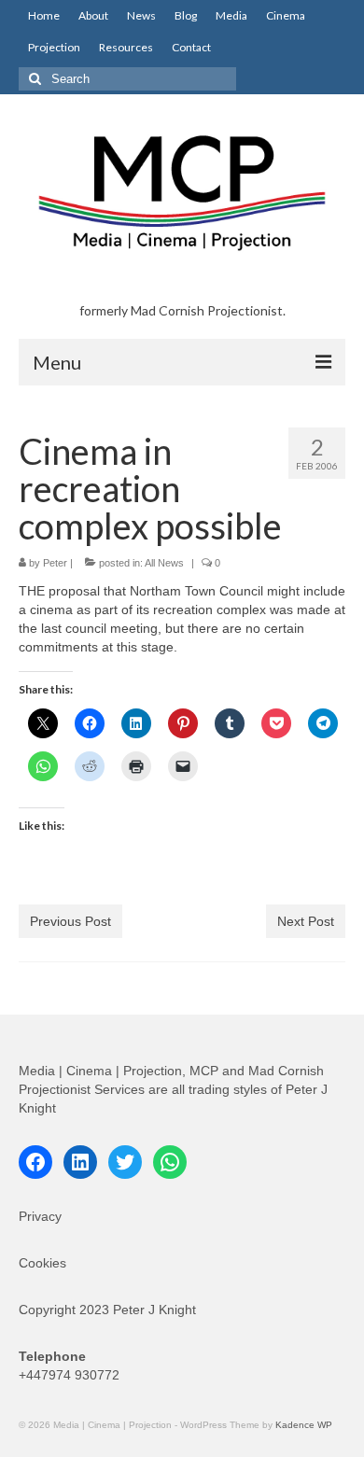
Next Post (305, 921)
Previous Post (70, 921)
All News (164, 562)
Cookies (42, 1262)
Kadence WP (303, 1425)
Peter (55, 562)
